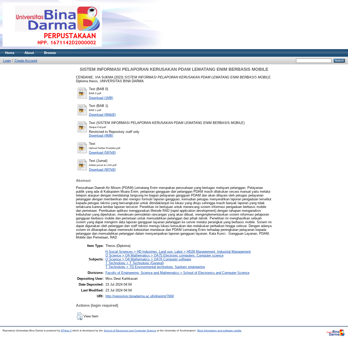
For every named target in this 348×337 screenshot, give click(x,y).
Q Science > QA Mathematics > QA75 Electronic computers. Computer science (164, 255)
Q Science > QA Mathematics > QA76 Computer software (148, 259)
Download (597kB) (102, 153)
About (29, 53)
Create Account (26, 61)
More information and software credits (219, 330)
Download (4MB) (101, 135)
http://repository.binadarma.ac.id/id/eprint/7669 (139, 296)
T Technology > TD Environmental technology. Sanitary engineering (155, 267)
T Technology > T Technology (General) (134, 263)
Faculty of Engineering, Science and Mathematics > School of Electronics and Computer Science (177, 273)
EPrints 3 (66, 330)
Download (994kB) (102, 115)
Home (9, 53)
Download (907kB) (102, 170)
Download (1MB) (101, 98)
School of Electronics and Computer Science (130, 330)
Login (7, 61)
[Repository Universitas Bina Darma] (52, 48)
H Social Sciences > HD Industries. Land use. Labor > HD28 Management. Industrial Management (178, 252)
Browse (50, 53)
